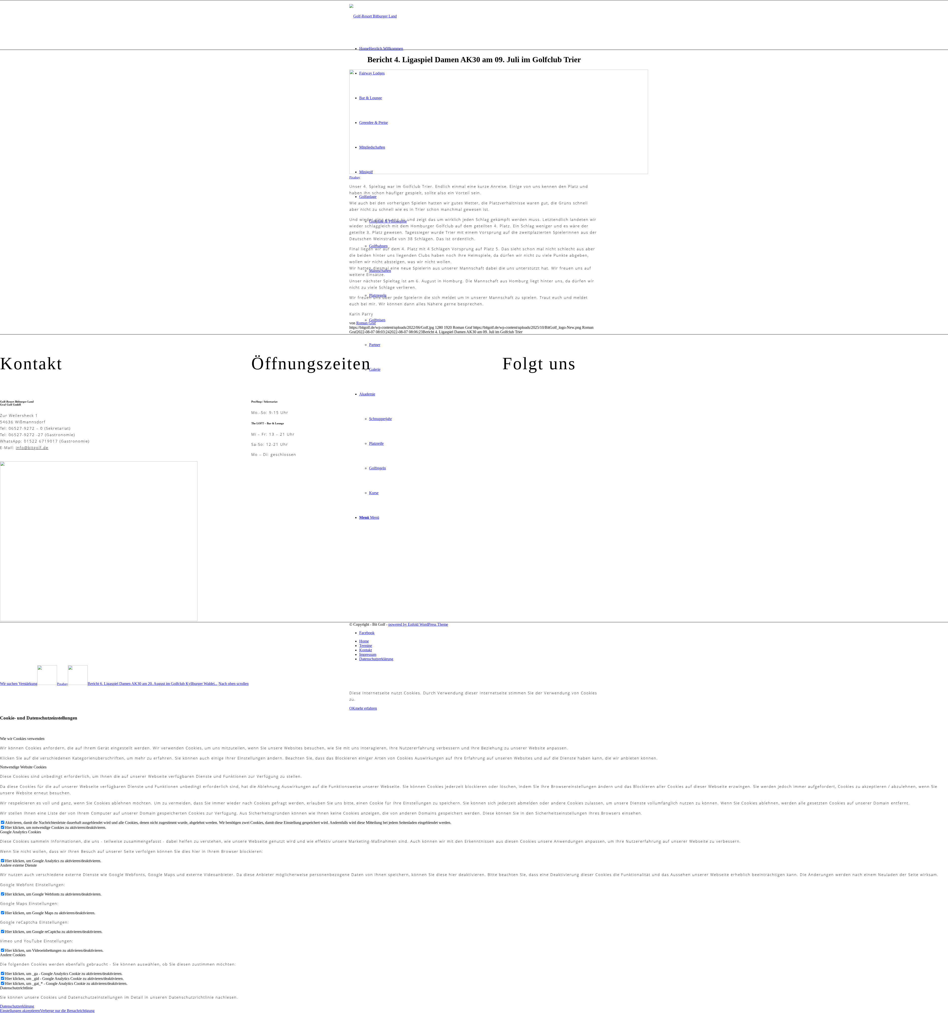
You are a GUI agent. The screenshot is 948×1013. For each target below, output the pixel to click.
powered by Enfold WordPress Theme (418, 624)
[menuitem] (479, 48)
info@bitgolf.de (32, 447)
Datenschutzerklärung (17, 1006)
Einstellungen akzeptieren (20, 1011)
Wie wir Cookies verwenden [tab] (22, 739)
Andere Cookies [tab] (12, 955)
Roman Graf (366, 323)
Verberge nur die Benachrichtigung (67, 1011)
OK (352, 708)
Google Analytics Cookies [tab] (20, 832)
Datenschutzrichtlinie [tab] (16, 988)
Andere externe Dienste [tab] (18, 865)
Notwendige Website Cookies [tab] (23, 767)
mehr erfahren (366, 708)
